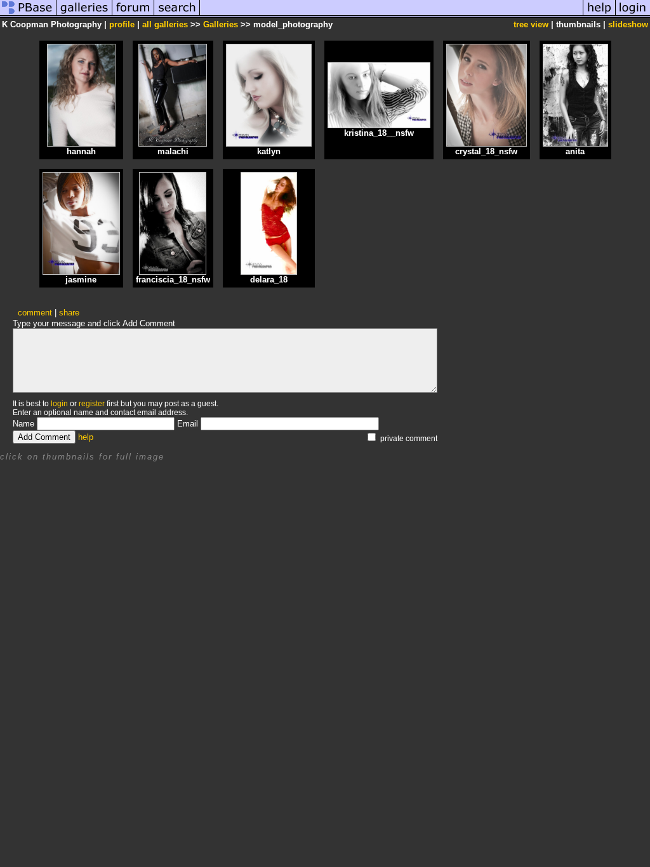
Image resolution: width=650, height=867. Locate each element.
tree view (531, 24)
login (59, 403)
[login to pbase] (633, 15)
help (85, 437)
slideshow (628, 24)
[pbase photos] (28, 15)
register (92, 403)
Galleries (220, 24)
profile (122, 24)
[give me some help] (599, 15)
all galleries (165, 24)
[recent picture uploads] (84, 15)
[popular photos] (391, 15)
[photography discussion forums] (133, 15)
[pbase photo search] (177, 15)
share (69, 312)
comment (35, 312)
